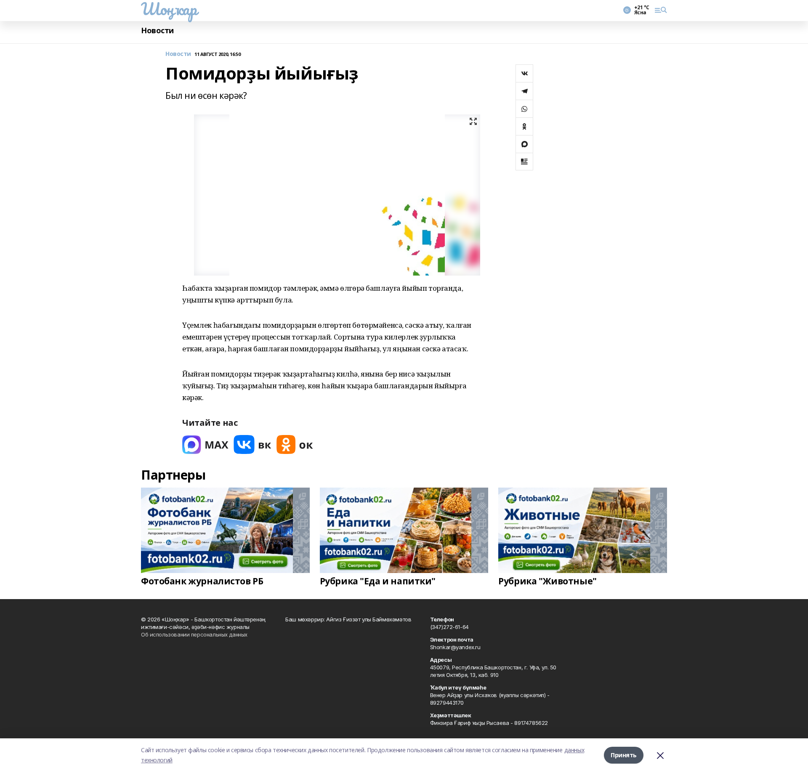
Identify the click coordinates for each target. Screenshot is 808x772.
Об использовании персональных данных (194, 634)
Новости (157, 30)
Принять (624, 755)
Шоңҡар (169, 9)
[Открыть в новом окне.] (205, 444)
